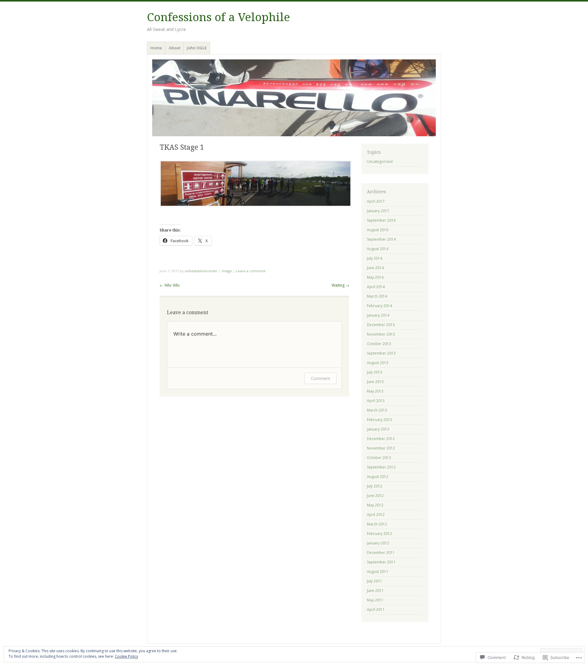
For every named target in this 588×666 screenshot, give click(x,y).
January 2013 (378, 429)
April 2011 (376, 609)
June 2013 (375, 381)
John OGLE (197, 48)
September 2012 (381, 467)
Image (227, 271)
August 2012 (377, 476)
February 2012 (379, 533)
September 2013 (381, 353)
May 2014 (375, 277)
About (174, 48)
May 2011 (375, 600)
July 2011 (374, 581)
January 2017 (378, 210)
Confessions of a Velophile (218, 17)
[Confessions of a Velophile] (294, 97)
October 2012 (379, 457)
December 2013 (381, 324)
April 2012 (376, 514)
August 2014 (377, 248)
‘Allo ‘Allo (170, 285)
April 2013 (376, 400)
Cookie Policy (126, 656)
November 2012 (381, 448)
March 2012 (377, 524)
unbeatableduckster (201, 271)
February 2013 (379, 419)
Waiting (340, 285)
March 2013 (377, 410)
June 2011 (375, 590)
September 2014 (381, 239)
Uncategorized (380, 161)
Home (156, 48)
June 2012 (375, 495)
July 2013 (374, 372)
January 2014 (378, 315)
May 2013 (375, 391)
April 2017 (376, 201)
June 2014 (375, 267)
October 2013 (379, 343)
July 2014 (374, 258)
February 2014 (379, 305)
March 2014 (377, 296)
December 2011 (381, 552)
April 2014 (376, 286)
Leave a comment (251, 271)
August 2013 (377, 362)
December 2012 (381, 438)
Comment (320, 378)
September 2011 (381, 562)
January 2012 (378, 543)
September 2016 (381, 220)
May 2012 (375, 505)
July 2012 (374, 486)
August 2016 (377, 229)
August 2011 (377, 571)
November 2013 (381, 334)
